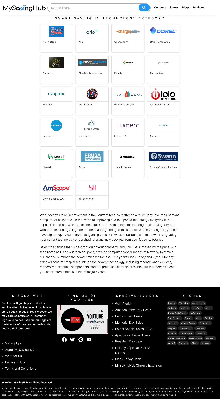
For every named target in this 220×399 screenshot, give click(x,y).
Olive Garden (195, 338)
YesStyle (184, 308)
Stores (174, 7)
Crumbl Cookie (188, 323)
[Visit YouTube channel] (82, 319)
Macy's (171, 303)
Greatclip (183, 343)
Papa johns (205, 323)
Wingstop (172, 323)
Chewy (188, 318)
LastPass (197, 308)
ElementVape (186, 333)
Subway (205, 343)
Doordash (201, 333)
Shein (194, 343)
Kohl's (208, 308)
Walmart (172, 308)
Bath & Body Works (177, 313)
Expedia (172, 333)
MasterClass (186, 328)
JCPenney (195, 313)
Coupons (160, 7)
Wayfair (171, 328)
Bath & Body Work (176, 338)
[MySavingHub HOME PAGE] (24, 7)
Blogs (186, 7)
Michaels (210, 338)
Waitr (198, 318)
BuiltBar (208, 318)
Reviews (199, 7)
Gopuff (171, 343)
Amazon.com (198, 303)
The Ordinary (174, 318)
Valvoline (183, 303)
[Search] (144, 7)
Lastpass (200, 328)
